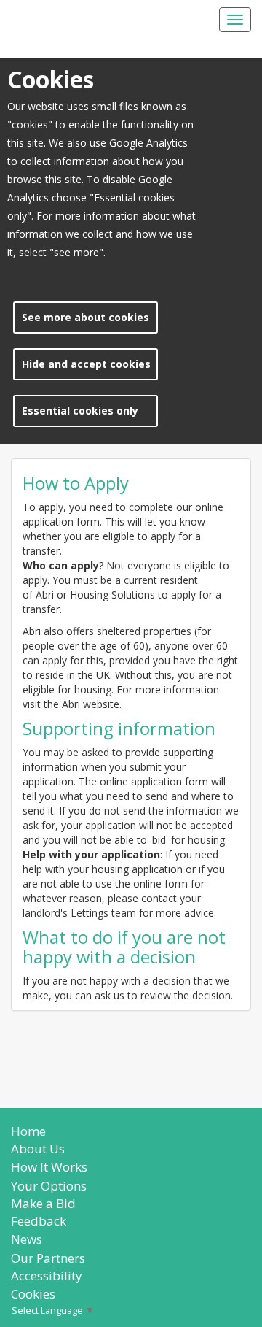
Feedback (38, 1220)
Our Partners (48, 1258)
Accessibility (46, 1275)
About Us (38, 1148)
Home (28, 1131)
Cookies (33, 1293)
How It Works (49, 1166)
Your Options (49, 1185)
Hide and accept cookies (86, 364)
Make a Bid (43, 1203)
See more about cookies (85, 317)
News (26, 1239)
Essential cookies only (80, 411)
